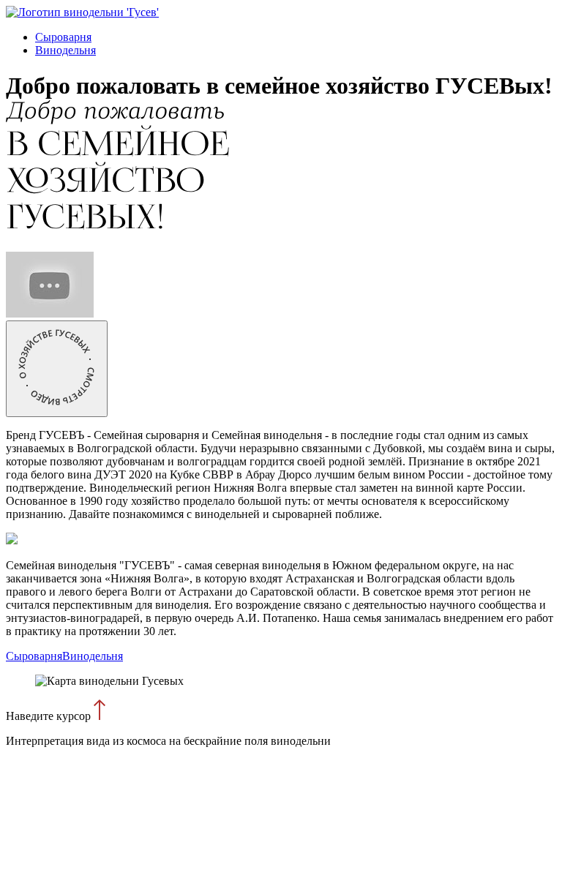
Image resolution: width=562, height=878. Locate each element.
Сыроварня (63, 37)
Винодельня (65, 50)
